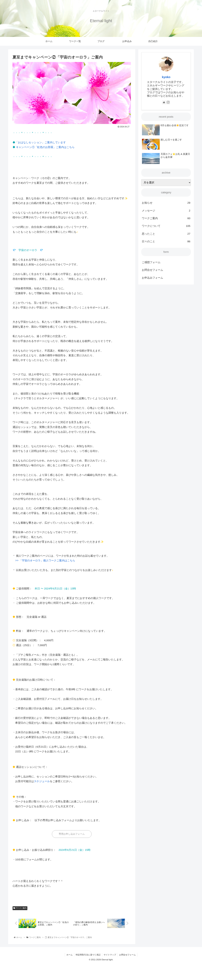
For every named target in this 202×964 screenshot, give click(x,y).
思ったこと (166, 233)
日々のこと (166, 241)
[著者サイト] (164, 102)
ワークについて (166, 225)
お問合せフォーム (152, 269)
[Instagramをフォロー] (168, 102)
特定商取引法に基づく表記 (88, 955)
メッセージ (166, 210)
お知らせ (166, 202)
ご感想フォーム (151, 262)
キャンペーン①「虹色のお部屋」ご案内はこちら (45, 147)
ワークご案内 (21, 908)
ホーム (69, 955)
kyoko (166, 77)
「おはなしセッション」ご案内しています (40, 142)
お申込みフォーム (152, 277)
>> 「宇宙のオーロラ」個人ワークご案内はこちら (45, 560)
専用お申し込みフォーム (72, 834)
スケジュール (42, 781)
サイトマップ (110, 955)
